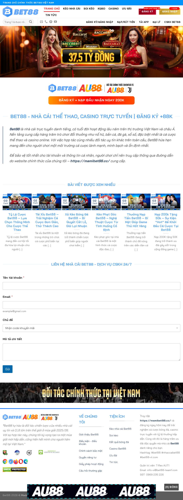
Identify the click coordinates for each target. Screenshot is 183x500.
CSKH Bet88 (172, 22)
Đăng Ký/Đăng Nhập (99, 22)
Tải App (144, 22)
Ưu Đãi (127, 8)
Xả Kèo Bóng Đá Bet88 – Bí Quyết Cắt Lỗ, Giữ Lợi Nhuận (76, 220)
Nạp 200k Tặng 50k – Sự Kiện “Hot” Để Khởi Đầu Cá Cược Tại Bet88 (165, 222)
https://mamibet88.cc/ (90, 161)
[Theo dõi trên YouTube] (55, 21)
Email (8, 296)
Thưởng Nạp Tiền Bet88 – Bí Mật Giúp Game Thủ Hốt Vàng (136, 220)
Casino (113, 8)
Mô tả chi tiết (12, 339)
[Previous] (4, 224)
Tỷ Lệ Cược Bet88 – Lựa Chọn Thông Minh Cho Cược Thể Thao (17, 222)
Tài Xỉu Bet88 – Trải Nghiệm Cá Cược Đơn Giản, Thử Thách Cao (47, 220)
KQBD (101, 8)
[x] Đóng (171, 487)
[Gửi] (31, 22)
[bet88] (20, 11)
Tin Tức (51, 15)
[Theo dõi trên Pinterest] (50, 21)
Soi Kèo (89, 8)
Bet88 (14, 129)
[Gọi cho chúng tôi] (46, 21)
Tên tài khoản (13, 277)
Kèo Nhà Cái (71, 8)
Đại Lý (156, 22)
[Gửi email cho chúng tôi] (41, 21)
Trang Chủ (52, 8)
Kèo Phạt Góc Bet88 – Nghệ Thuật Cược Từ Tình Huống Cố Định (106, 222)
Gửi (7, 369)
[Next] (178, 224)
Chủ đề (8, 320)
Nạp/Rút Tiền (126, 22)
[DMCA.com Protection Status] (15, 469)
